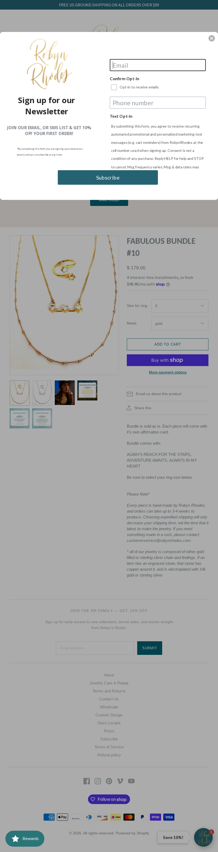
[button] (211, 38)
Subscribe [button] (108, 177)
